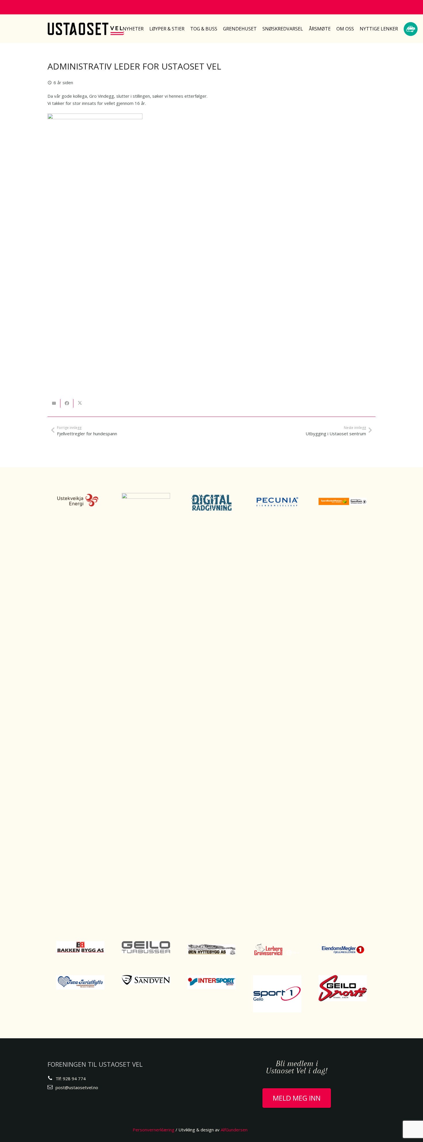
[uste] (80, 500)
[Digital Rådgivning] (211, 502)
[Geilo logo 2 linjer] (146, 947)
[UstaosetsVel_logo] (86, 28)
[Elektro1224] (146, 708)
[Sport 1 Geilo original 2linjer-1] (277, 993)
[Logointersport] (211, 982)
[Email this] (53, 403)
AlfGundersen (234, 1130)
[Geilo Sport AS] (343, 988)
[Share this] (66, 403)
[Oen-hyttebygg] (211, 949)
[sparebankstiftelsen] (343, 501)
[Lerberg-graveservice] (277, 949)
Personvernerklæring (153, 1130)
